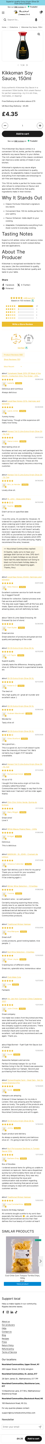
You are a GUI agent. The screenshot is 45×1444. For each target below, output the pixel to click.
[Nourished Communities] (22, 12)
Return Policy (8, 1345)
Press (4, 1342)
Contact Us (7, 1332)
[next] (40, 1261)
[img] (22, 298)
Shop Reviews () (12, 359)
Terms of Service (9, 1352)
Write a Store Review (22, 324)
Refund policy (8, 1349)
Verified (21, 348)
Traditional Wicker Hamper (19, 924)
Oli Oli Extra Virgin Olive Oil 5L (20, 648)
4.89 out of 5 (29, 298)
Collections (14, 27)
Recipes (5, 1339)
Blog (4, 1335)
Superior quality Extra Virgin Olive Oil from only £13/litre (22, 3)
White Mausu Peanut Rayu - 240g (22, 829)
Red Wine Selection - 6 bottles (20, 952)
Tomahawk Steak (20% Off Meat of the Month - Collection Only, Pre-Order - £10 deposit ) (21, 376)
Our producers (8, 1325)
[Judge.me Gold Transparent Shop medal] (16, 339)
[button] (40, 12)
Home (4, 27)
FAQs (4, 1328)
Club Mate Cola (14, 977)
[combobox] (22, 19)
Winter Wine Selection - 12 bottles (22, 886)
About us (6, 1321)
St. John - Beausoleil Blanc (19, 499)
